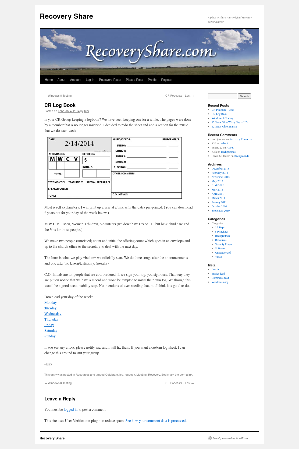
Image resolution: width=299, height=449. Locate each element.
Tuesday (50, 307)
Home (49, 79)
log (121, 374)
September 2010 (221, 210)
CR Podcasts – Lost (179, 95)
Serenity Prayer (223, 244)
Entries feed (218, 273)
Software (220, 248)
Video (218, 256)
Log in (215, 269)
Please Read (134, 79)
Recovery (154, 374)
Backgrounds (228, 151)
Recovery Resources (241, 139)
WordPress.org (220, 282)
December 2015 (220, 168)
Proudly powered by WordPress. (231, 438)
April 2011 (218, 193)
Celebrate (111, 374)
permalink (186, 374)
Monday (50, 302)
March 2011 (218, 198)
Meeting (141, 374)
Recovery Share (66, 16)
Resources (82, 374)
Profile (152, 79)
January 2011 (219, 202)
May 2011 (217, 189)
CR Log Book (219, 114)
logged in (71, 409)
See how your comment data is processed (155, 420)
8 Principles (221, 231)
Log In (90, 79)
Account (75, 79)
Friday (49, 324)
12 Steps (220, 227)
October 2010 (219, 206)
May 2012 (217, 181)
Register (166, 79)
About (61, 79)
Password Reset (110, 79)
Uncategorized (223, 252)
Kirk (86, 111)
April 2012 (218, 185)
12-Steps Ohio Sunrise (224, 126)
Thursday (51, 319)
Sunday (50, 335)
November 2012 (221, 177)
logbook (130, 374)
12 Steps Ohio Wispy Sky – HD (230, 122)
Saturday (50, 330)
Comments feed (220, 277)
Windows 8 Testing (58, 95)
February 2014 (220, 172)
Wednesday (52, 313)
